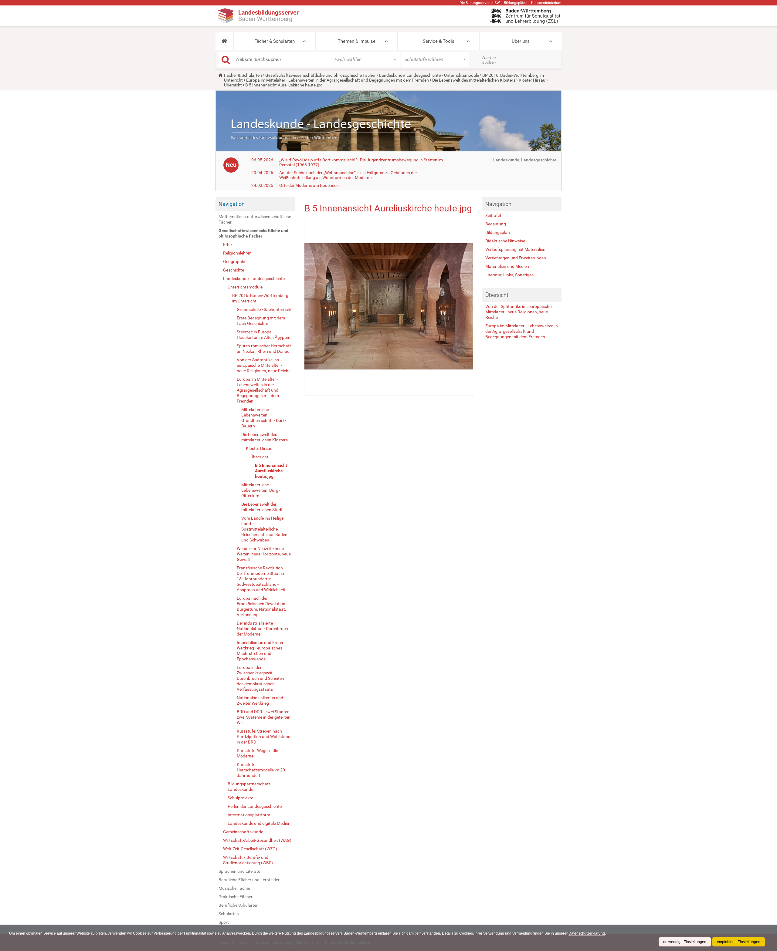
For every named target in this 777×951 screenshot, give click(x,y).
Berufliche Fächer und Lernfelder (249, 879)
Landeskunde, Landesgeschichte (410, 75)
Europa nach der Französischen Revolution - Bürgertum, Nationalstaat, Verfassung (262, 606)
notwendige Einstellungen (684, 942)
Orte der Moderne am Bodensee (308, 185)
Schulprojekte (240, 797)
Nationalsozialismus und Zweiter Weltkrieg (260, 700)
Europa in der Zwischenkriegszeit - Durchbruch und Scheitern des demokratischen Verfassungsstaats (261, 678)
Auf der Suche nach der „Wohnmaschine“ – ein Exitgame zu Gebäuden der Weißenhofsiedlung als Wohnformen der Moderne (348, 175)
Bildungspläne (515, 3)
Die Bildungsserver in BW (480, 3)
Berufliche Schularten (239, 905)
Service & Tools (438, 41)
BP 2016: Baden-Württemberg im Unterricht (260, 298)
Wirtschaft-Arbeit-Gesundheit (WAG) (257, 840)
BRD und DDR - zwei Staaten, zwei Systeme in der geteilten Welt (263, 717)
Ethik (227, 244)
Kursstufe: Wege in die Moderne (257, 753)
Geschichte (233, 270)
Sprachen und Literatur (240, 871)
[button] (224, 41)
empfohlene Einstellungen (738, 942)
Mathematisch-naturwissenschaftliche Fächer (255, 219)
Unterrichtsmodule (461, 75)
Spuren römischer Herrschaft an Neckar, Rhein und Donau (264, 348)
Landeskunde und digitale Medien (259, 823)
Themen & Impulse (356, 41)
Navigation (232, 204)
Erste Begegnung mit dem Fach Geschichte (261, 320)
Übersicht (233, 85)
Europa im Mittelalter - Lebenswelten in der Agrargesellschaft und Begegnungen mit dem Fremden (337, 80)
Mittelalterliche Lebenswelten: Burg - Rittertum (260, 490)
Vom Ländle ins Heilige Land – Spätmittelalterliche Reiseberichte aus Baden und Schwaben (264, 529)
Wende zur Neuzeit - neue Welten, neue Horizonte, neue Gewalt (264, 554)
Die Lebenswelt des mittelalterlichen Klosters (473, 80)
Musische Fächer (234, 888)
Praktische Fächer (236, 896)
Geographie (234, 261)
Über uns (521, 41)
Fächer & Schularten (274, 41)
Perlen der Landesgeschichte (255, 806)
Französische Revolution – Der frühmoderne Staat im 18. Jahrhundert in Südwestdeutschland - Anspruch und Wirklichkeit (262, 578)
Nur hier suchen (489, 60)
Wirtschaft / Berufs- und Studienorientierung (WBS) (248, 860)
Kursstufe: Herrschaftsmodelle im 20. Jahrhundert (261, 770)
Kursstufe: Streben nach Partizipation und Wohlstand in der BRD (263, 736)
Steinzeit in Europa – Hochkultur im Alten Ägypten (263, 334)
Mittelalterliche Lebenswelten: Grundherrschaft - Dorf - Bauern (263, 417)
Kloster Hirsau (532, 80)
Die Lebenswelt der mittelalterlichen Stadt (262, 507)
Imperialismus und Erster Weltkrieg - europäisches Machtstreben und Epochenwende (260, 650)
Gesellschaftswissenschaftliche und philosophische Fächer (320, 75)
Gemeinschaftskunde (243, 831)
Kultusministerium (546, 3)
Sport (224, 922)
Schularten (229, 913)
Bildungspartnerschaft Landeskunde (249, 786)
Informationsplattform (249, 814)
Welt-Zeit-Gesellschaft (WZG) (250, 848)
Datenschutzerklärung (586, 933)
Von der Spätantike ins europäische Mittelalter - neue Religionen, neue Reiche (263, 365)
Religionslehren (237, 253)
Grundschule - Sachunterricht (264, 309)
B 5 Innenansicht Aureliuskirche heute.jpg (271, 471)
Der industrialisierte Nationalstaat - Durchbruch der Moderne (262, 628)
